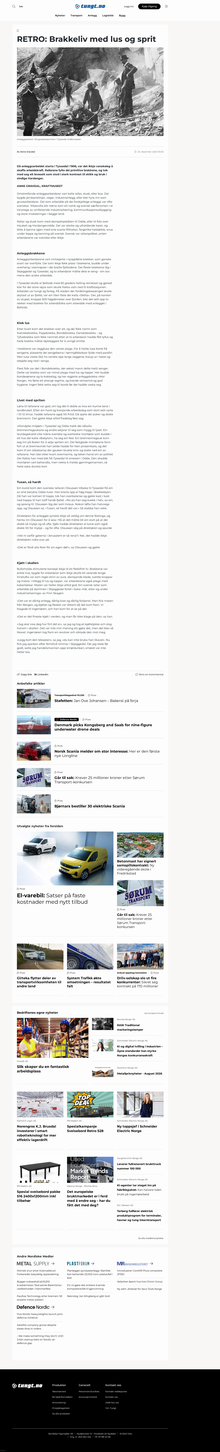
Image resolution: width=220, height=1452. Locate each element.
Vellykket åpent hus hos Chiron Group (140, 1281)
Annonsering (59, 1402)
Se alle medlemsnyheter (151, 1238)
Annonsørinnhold (88, 1397)
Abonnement (59, 1391)
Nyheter (60, 15)
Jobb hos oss (112, 1402)
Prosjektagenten (61, 1408)
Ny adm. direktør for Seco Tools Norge (139, 1289)
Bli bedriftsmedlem (62, 1397)
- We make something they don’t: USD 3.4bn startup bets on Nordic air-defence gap (40, 1340)
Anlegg (92, 15)
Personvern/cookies (89, 1391)
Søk (21, 6)
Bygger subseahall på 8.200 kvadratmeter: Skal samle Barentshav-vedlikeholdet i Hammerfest (39, 1285)
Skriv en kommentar (151, 674)
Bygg (122, 15)
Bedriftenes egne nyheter (37, 1012)
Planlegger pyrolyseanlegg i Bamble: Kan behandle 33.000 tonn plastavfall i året (90, 1274)
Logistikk (108, 15)
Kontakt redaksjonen (116, 1391)
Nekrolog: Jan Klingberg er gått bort (88, 1296)
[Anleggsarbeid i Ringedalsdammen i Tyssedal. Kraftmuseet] (90, 91)
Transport (76, 15)
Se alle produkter (61, 1413)
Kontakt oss (111, 1397)
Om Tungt (110, 1408)
